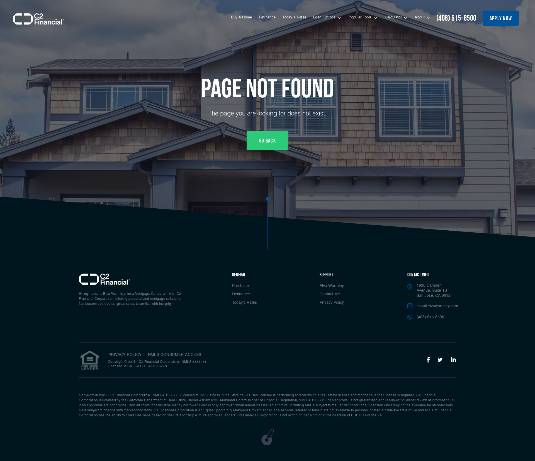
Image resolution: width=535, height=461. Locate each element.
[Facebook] (428, 360)
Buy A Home (241, 17)
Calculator (394, 17)
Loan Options (325, 17)
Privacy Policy (332, 303)
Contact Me (330, 294)
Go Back (267, 140)
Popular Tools (361, 17)
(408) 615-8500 (456, 18)
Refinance (267, 17)
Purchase (240, 286)
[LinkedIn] (453, 360)
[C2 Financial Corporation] (38, 19)
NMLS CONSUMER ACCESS (174, 355)
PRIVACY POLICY (125, 355)
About (420, 17)
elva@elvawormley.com (437, 306)
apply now (501, 18)
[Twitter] (440, 360)
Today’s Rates (294, 17)
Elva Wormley (332, 286)
